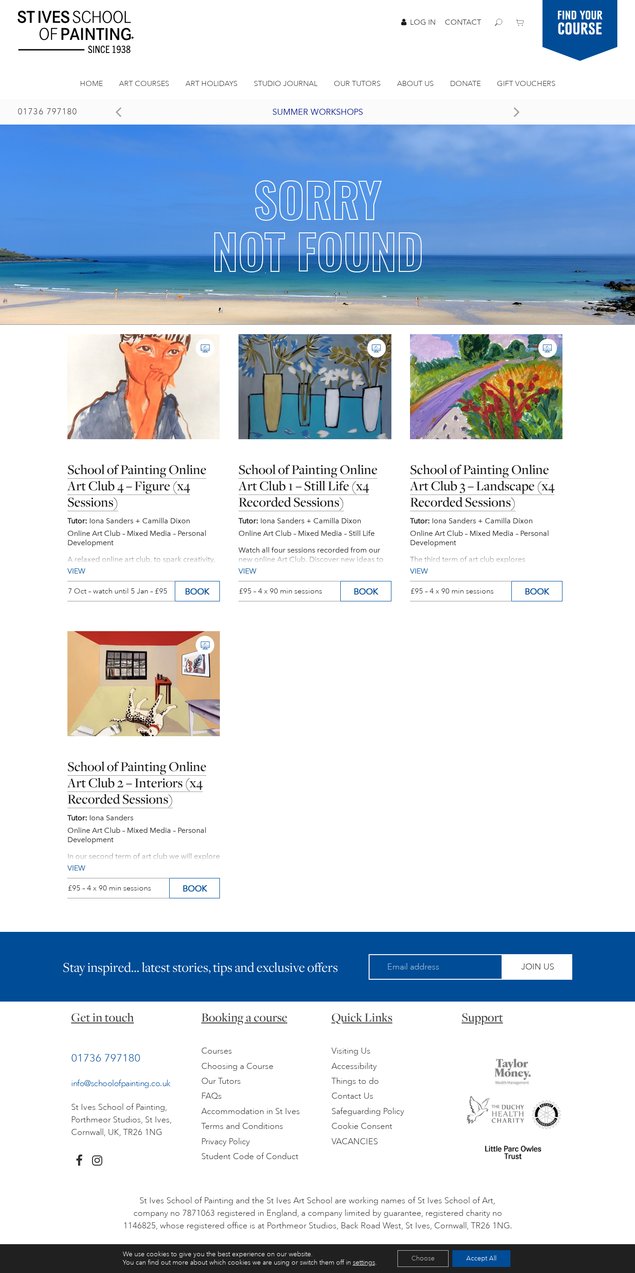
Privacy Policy (225, 1141)
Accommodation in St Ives (250, 1111)
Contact (463, 22)
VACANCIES (354, 1141)
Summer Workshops (317, 112)
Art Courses (144, 83)
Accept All (481, 1258)
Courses (216, 1051)
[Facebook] (79, 1160)
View (76, 868)
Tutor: (77, 818)
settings (364, 1262)
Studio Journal (286, 83)
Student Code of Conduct (249, 1156)
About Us (415, 83)
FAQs (211, 1096)
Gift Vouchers (526, 83)
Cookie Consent (361, 1126)
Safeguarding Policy (367, 1111)
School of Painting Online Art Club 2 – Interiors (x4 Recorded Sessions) (136, 782)
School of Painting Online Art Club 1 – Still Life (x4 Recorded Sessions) (307, 485)
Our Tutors (357, 83)
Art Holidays (211, 83)
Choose (423, 1258)
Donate (465, 83)
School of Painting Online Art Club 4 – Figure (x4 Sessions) (136, 485)
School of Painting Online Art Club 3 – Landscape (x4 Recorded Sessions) (482, 485)
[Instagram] (97, 1160)
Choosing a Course (237, 1066)
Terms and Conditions (242, 1126)
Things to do (355, 1081)
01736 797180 (48, 111)
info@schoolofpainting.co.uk (121, 1083)
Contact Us (352, 1096)
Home (91, 83)
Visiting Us (350, 1051)
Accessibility (354, 1066)
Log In (423, 22)
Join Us (537, 967)
